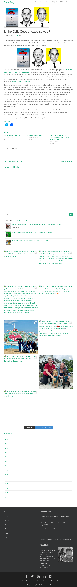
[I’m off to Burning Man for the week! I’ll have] (56, 302)
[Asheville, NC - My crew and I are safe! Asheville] (21, 302)
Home (6, 516)
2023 (6, 439)
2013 (6, 470)
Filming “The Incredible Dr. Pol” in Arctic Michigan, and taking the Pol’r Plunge (36, 225)
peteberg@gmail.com (46, 565)
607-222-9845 (44, 567)
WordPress (51, 585)
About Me (7, 520)
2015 (6, 461)
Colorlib (38, 585)
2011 (6, 479)
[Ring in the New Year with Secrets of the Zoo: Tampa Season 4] (8, 234)
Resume (7, 541)
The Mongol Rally (65, 161)
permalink (14, 148)
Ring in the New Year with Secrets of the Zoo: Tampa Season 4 (32, 233)
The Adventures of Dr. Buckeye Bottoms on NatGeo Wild (56, 539)
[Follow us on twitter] (32, 576)
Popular (9, 220)
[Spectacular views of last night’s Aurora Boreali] (21, 267)
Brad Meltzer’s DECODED (12, 135)
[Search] (71, 214)
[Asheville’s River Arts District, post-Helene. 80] (56, 267)
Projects (7, 533)
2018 (6, 448)
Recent (18, 220)
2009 (6, 488)
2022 (6, 443)
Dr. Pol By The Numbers (34, 135)
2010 (6, 484)
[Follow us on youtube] (38, 576)
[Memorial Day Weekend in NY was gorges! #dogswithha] (56, 372)
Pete (19, 35)
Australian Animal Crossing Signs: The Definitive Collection (30, 240)
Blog (7, 148)
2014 (6, 466)
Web (6, 537)
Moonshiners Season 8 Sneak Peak (51, 529)
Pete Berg (27, 585)
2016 (6, 457)
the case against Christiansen (21, 82)
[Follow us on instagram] (50, 576)
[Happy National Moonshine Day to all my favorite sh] (21, 372)
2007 (6, 497)
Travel (6, 529)
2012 (6, 475)
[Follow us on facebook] (26, 576)
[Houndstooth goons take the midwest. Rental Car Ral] (21, 407)
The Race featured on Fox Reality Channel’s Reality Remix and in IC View (60, 137)
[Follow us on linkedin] (44, 576)
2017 (6, 452)
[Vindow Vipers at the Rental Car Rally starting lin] (56, 337)
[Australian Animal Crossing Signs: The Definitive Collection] (8, 242)
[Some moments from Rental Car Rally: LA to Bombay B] (21, 337)
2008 (6, 493)
